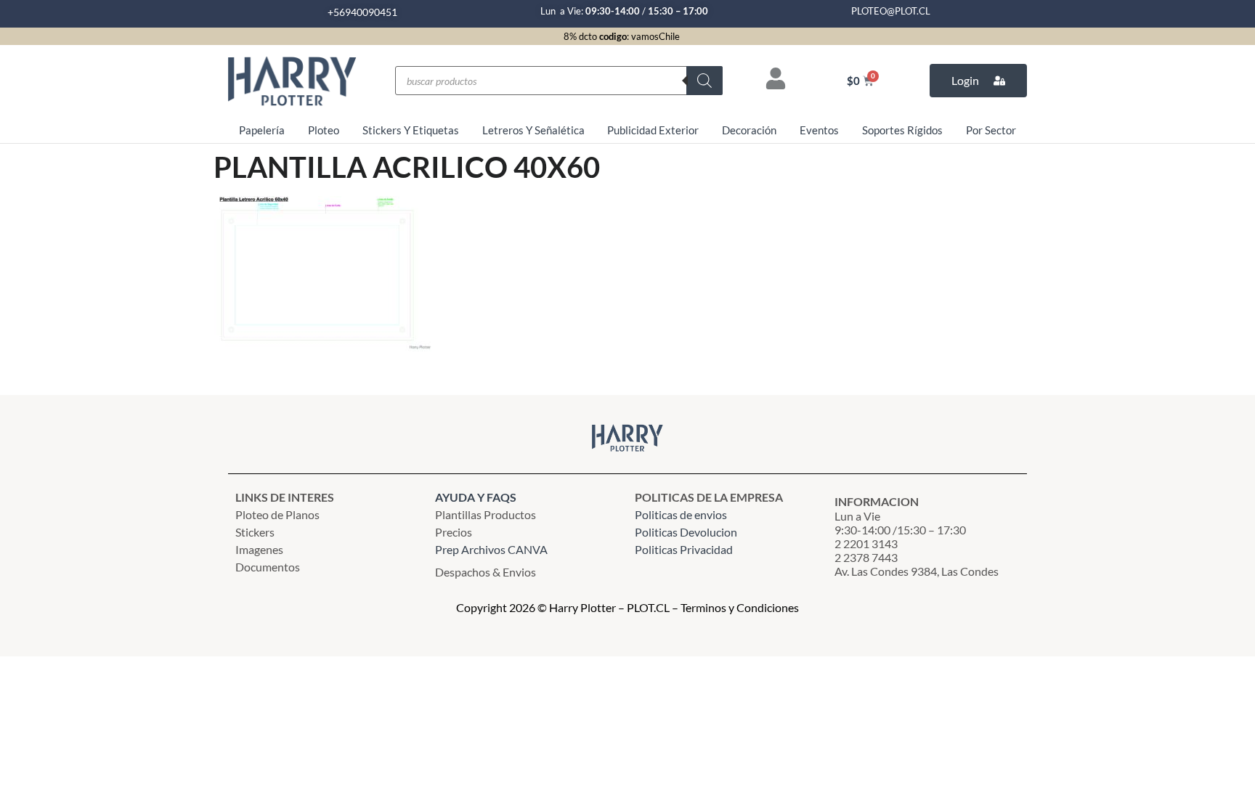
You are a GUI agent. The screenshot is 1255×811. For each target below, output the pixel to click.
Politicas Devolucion (686, 532)
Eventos (819, 129)
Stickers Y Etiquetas (410, 129)
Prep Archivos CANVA (491, 549)
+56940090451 (362, 12)
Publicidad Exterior (653, 129)
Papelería (262, 129)
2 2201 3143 (866, 543)
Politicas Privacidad (685, 549)
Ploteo (323, 129)
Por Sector (991, 129)
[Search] (704, 80)
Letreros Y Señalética (533, 129)
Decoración (749, 129)
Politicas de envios (681, 514)
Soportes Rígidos (902, 129)
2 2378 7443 (866, 557)
